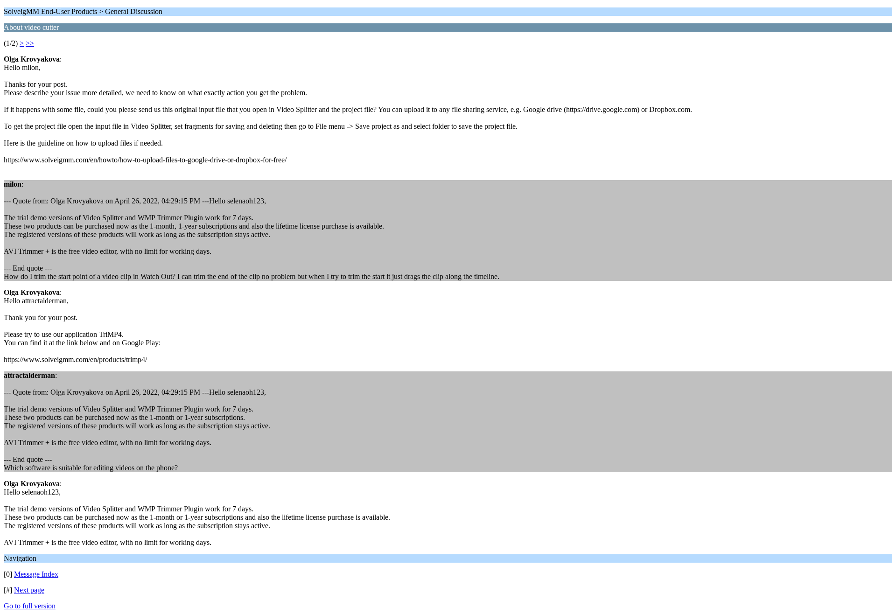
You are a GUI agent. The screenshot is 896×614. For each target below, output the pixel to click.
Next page (29, 590)
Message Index (36, 574)
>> (30, 43)
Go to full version (30, 606)
